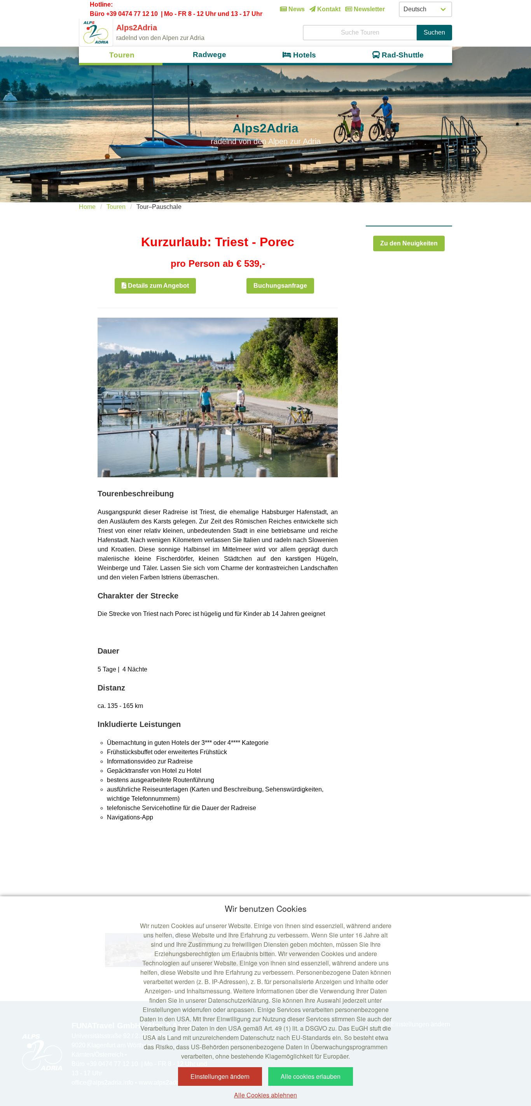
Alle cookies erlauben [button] (311, 1076)
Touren (116, 206)
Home (87, 206)
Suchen (434, 32)
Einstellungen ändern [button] (220, 1076)
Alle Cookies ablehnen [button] (265, 1094)
